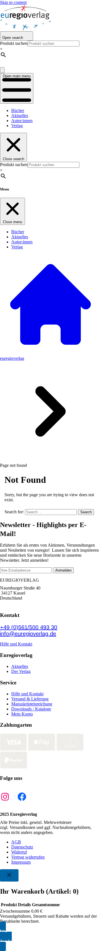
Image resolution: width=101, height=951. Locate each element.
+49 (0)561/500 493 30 (28, 627)
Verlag (17, 125)
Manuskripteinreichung (31, 703)
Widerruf (19, 852)
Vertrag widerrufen (28, 857)
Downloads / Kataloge (31, 709)
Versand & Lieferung (30, 698)
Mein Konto (22, 714)
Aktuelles (19, 115)
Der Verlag (21, 671)
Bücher (17, 110)
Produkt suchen (13, 43)
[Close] (9, 875)
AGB (16, 842)
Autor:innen (22, 120)
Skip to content (13, 2)
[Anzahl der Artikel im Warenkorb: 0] (2, 70)
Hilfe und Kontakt (16, 644)
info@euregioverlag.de (28, 634)
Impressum (21, 862)
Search (86, 512)
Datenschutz (22, 847)
